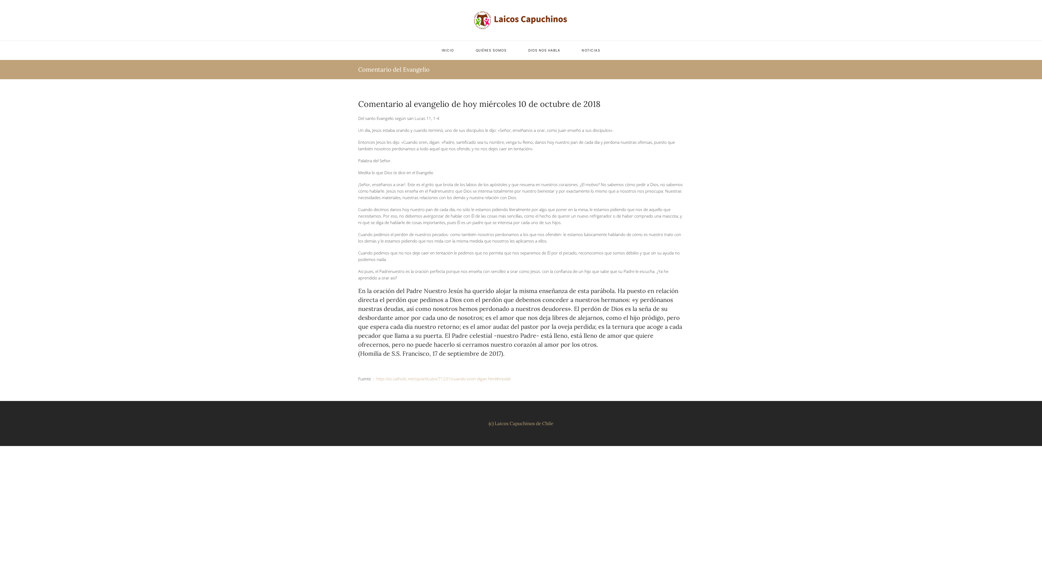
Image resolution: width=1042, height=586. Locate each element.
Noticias (591, 50)
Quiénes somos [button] (491, 50)
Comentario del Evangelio (394, 69)
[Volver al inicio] (521, 20)
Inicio (448, 50)
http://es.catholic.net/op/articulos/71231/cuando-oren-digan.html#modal (443, 378)
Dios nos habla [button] (544, 50)
